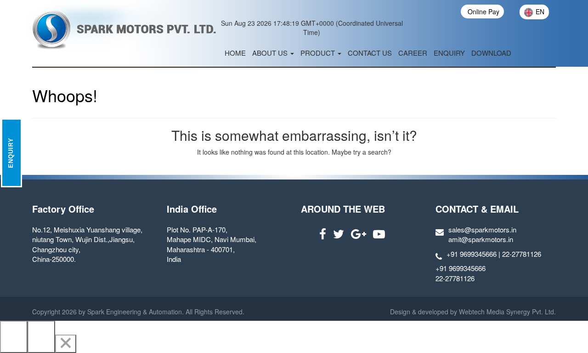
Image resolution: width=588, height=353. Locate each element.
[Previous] (14, 337)
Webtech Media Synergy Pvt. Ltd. (506, 311)
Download (491, 53)
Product (318, 53)
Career (412, 53)
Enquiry (449, 53)
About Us (270, 53)
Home (235, 53)
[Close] (65, 344)
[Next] (41, 337)
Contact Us (370, 53)
